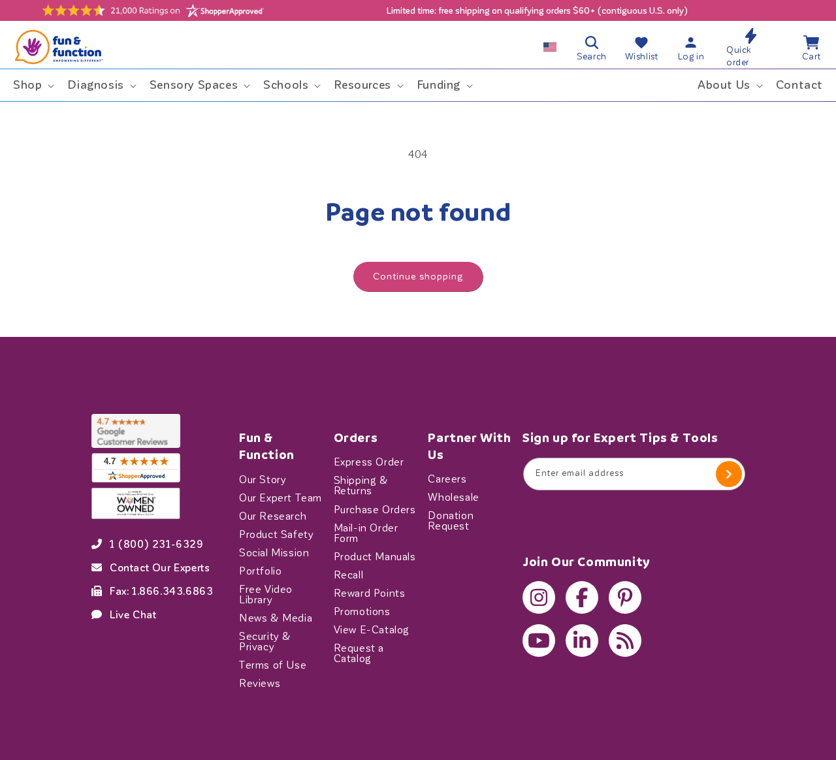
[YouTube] (538, 640)
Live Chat (133, 614)
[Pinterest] (625, 597)
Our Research (272, 516)
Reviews (259, 683)
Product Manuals (375, 556)
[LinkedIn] (582, 640)
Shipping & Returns (361, 485)
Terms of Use (272, 664)
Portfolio (260, 570)
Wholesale (453, 497)
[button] (32, 85)
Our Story (262, 479)
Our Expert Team (280, 497)
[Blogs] (625, 640)
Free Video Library (266, 594)
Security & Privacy (265, 641)
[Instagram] (538, 597)
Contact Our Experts (160, 567)
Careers (447, 479)
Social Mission (274, 552)
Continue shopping (418, 276)
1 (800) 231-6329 (157, 544)
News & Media (275, 617)
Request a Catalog (359, 652)
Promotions (362, 611)
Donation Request (451, 521)
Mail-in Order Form (366, 532)
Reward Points (370, 593)
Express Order (369, 462)
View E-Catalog (372, 629)
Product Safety (276, 534)
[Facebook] (582, 597)
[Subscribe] (729, 474)
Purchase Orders (375, 509)
